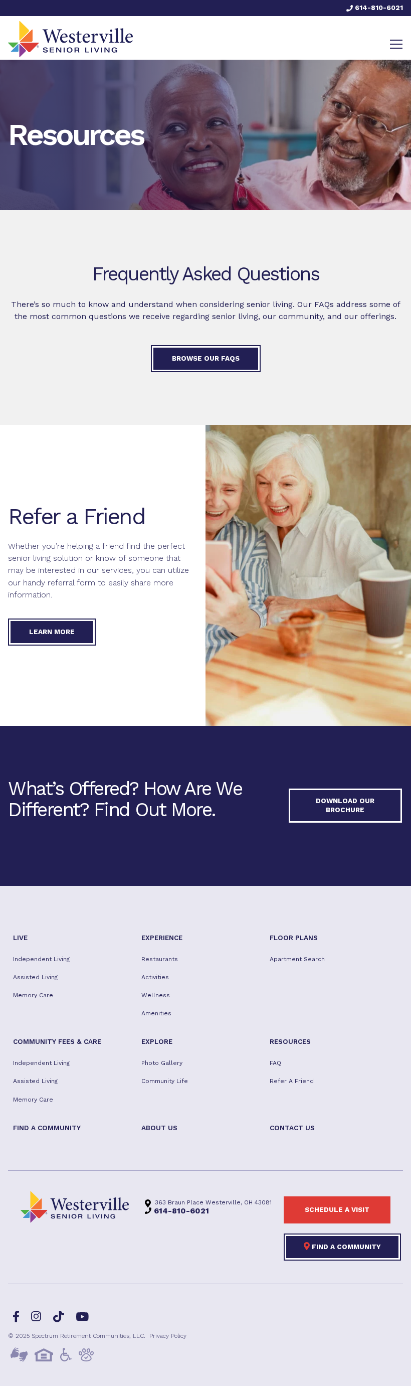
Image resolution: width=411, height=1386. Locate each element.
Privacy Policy (167, 1335)
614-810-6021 (378, 8)
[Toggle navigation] (396, 44)
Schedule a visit (337, 1209)
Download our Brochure (345, 805)
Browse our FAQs (206, 358)
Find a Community (345, 1247)
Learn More (52, 632)
